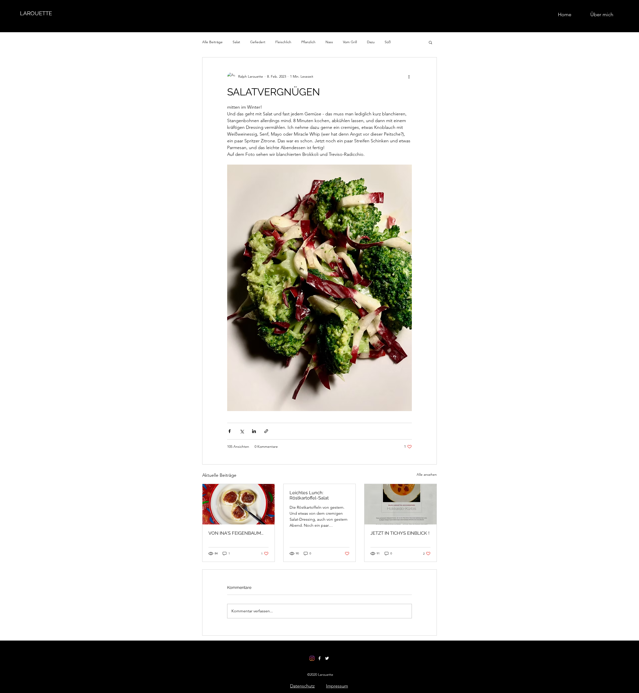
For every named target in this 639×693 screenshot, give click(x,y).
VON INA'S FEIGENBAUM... (235, 533)
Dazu (371, 42)
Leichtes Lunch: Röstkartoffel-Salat (309, 495)
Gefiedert (257, 42)
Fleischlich (283, 42)
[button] (430, 42)
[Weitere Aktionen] (409, 76)
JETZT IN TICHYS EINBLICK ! (400, 533)
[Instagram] (312, 658)
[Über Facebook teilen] (229, 431)
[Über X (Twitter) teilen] (241, 431)
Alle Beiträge (212, 42)
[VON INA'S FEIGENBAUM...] (238, 504)
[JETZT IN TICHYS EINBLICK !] (400, 504)
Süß (388, 42)
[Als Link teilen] (266, 431)
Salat (236, 42)
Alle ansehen (427, 474)
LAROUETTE (36, 13)
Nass (329, 42)
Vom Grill (350, 42)
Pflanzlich (308, 42)
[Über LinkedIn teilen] (254, 431)
